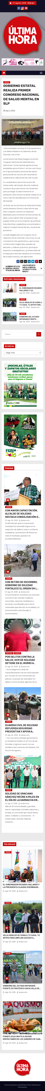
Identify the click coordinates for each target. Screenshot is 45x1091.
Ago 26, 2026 (24, 293)
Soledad (8, 507)
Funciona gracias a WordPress (15, 1085)
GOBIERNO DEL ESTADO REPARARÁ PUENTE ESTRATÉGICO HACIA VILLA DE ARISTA (21, 988)
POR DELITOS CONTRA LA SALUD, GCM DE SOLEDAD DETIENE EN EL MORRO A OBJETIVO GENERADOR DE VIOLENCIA (20, 663)
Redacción (35, 293)
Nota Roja (9, 653)
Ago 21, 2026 (13, 803)
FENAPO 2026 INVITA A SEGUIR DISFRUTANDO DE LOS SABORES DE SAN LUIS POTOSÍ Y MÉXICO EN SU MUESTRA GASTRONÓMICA (21, 1040)
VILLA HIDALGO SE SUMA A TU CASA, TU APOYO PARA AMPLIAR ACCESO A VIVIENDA (21, 938)
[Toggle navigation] (41, 72)
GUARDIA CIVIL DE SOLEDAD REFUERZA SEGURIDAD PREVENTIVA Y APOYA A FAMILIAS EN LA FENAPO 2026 (21, 731)
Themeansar (22, 1087)
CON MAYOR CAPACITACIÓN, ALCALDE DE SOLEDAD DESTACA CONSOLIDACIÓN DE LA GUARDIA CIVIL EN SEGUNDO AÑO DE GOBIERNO (22, 517)
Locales (6, 82)
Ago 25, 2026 (13, 520)
